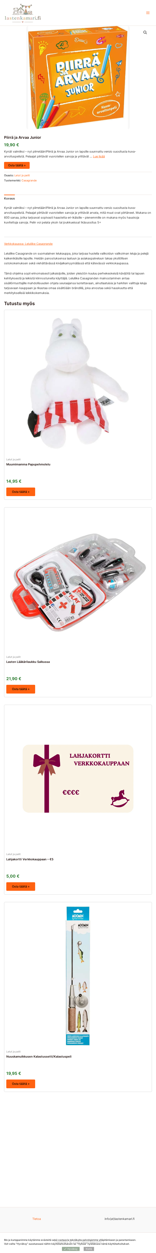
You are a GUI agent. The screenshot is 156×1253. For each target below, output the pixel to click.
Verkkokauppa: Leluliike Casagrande (28, 243)
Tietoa (36, 1219)
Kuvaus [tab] (9, 198)
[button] (145, 32)
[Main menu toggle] (148, 13)
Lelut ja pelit (22, 175)
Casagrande (29, 180)
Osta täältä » (17, 165)
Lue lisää (99, 156)
